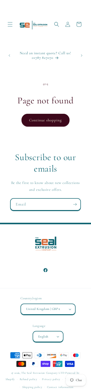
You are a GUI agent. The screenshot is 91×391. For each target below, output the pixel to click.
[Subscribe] (74, 204)
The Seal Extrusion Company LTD (42, 373)
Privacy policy (51, 379)
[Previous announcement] (9, 55)
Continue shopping (45, 120)
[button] (10, 24)
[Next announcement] (81, 55)
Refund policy (28, 379)
